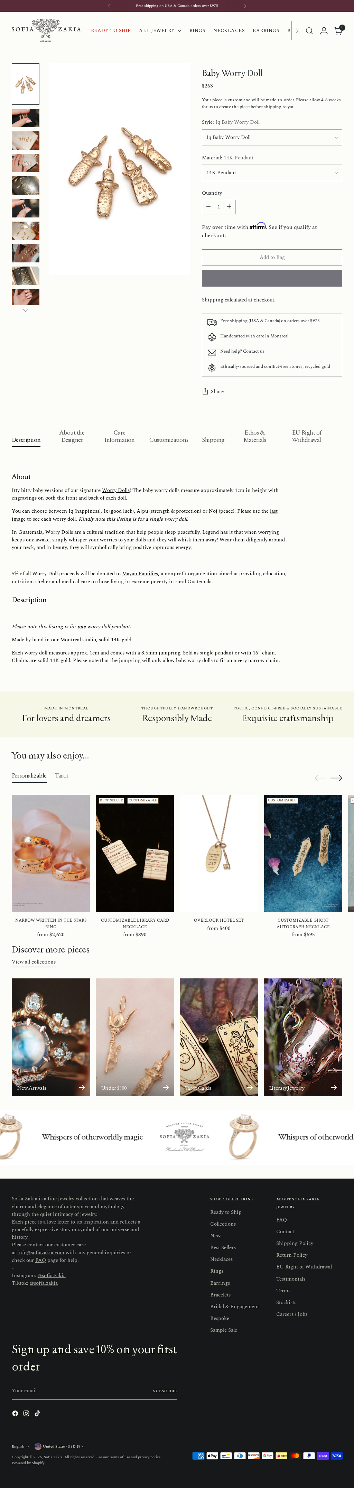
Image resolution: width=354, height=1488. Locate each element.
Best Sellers (223, 1248)
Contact (285, 1232)
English (18, 1446)
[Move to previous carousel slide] (320, 778)
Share (217, 392)
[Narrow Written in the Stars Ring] (51, 853)
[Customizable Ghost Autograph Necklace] (303, 853)
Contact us (253, 351)
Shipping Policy (294, 1243)
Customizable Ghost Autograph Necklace (303, 923)
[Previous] (109, 6)
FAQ (40, 1260)
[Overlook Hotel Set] (219, 853)
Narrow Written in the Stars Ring (50, 923)
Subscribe (165, 1391)
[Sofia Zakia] (46, 31)
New (215, 1236)
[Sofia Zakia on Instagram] (27, 1414)
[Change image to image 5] (25, 185)
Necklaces (221, 1259)
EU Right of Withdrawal (304, 1267)
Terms (283, 1291)
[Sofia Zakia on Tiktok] (38, 1414)
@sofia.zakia (52, 1276)
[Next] (245, 6)
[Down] (25, 310)
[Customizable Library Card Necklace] (135, 853)
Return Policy (291, 1255)
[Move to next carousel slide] (336, 778)
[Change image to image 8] (25, 253)
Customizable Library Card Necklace (135, 923)
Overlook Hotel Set (219, 920)
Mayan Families (140, 574)
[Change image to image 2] (25, 118)
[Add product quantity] (229, 207)
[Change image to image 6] (25, 208)
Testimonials (290, 1279)
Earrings (220, 1283)
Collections (223, 1224)
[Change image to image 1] (25, 84)
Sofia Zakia (53, 1457)
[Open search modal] (309, 31)
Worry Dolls (116, 490)
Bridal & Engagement (234, 1307)
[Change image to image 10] (25, 298)
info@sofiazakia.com (40, 1253)
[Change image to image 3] (25, 140)
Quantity (212, 193)
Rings (216, 1271)
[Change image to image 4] (25, 163)
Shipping (212, 300)
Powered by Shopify (28, 1463)
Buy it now (272, 278)
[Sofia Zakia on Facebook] (16, 1414)
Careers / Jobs (291, 1314)
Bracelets (220, 1295)
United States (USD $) (61, 1446)
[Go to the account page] (324, 31)
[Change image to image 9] (25, 276)
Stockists (286, 1302)
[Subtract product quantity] (208, 207)
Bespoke (219, 1318)
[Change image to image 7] (25, 231)
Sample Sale (223, 1330)
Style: (231, 122)
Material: (227, 158)
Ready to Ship (226, 1212)
